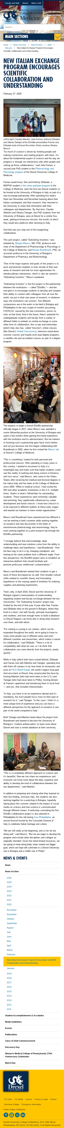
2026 (9, 878)
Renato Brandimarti (41, 250)
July (9, 932)
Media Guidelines (13, 1022)
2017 (9, 982)
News (8, 865)
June (9, 936)
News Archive (36, 45)
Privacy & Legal (41, 1099)
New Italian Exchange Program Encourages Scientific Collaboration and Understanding (31, 961)
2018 (9, 978)
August (10, 928)
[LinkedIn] (22, 1117)
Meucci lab (53, 449)
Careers (28, 1099)
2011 (9, 1009)
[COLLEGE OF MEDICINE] (24, 22)
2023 (9, 891)
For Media (19, 1099)
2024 (9, 887)
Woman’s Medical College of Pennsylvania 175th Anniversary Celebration (28, 1055)
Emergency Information (31, 1104)
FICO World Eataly (20, 670)
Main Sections (16, 36)
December (12, 910)
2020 (49, 45)
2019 (9, 973)
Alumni (25, 3)
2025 (9, 882)
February (11, 954)
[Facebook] (6, 1117)
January (10, 968)
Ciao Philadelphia (42, 817)
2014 (9, 996)
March (10, 950)
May (9, 941)
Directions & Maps (11, 1104)
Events (8, 1028)
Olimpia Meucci (22, 243)
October (10, 919)
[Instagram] (11, 1117)
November (12, 914)
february (8, 48)
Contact (53, 1099)
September (12, 923)
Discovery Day (12, 1047)
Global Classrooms (26, 331)
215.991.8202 (32, 1125)
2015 (9, 991)
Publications (11, 1034)
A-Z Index (8, 1099)
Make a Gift (36, 3)
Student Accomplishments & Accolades (24, 1015)
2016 (9, 987)
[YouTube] (17, 1117)
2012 (9, 1005)
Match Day (10, 1063)
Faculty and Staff (12, 3)
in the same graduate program (35, 185)
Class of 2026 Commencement (20, 1041)
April (9, 945)
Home (5, 45)
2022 (9, 895)
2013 (9, 1000)
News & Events (19, 45)
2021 (9, 900)
